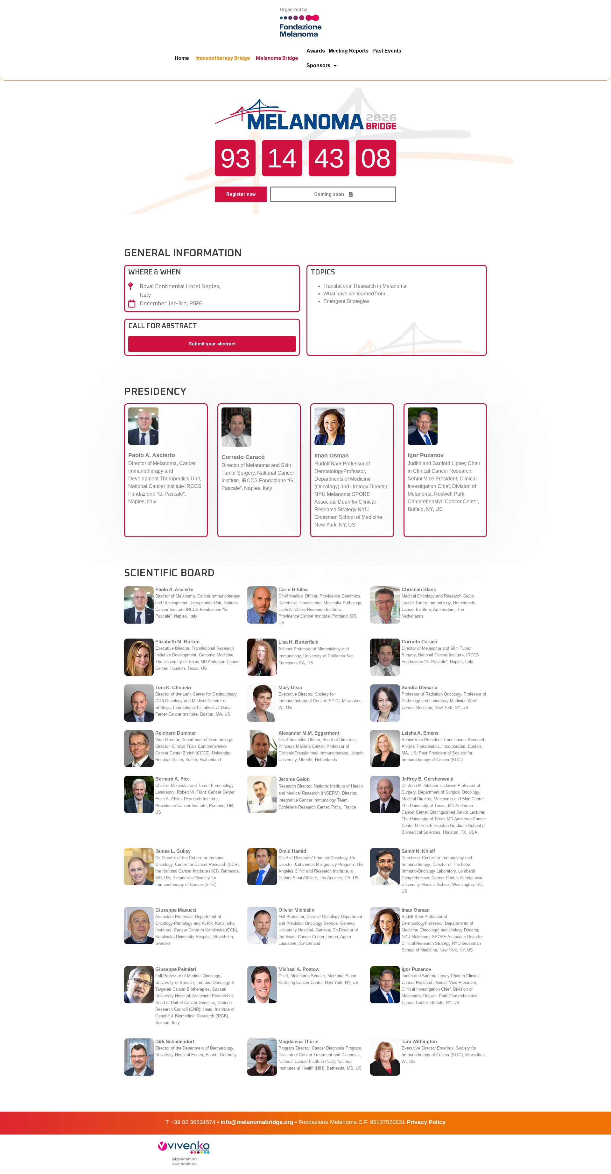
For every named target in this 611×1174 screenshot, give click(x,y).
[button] (333, 194)
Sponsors (318, 65)
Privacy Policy (426, 1122)
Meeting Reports (349, 50)
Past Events (386, 50)
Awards (315, 50)
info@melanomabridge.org (257, 1122)
